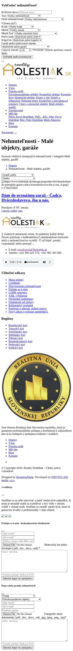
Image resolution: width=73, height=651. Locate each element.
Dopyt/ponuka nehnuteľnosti (25, 286)
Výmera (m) (8, 23)
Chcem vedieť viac (12, 210)
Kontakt (13, 126)
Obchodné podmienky (21, 298)
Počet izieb (7, 36)
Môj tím (13, 449)
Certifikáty (14, 282)
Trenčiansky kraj (18, 331)
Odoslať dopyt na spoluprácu (17, 578)
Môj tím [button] (13, 113)
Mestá (4, 29)
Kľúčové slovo (9, 12)
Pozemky (66, 94)
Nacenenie (7, 132)
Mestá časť (7, 33)
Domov (13, 84)
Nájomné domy (29, 100)
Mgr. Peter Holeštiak (31, 119)
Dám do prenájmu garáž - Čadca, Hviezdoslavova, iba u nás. (31, 197)
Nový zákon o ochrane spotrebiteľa (28, 311)
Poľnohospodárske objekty (24, 94)
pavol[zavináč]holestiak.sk (32, 249)
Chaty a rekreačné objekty (33, 104)
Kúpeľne (6, 39)
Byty (11, 97)
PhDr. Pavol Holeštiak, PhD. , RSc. (29, 116)
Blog (11, 123)
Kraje (4, 26)
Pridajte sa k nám (18, 289)
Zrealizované (16, 110)
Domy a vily (43, 97)
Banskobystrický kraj (20, 341)
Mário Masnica (52, 119)
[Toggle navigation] (2, 61)
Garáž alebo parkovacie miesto (18, 43)
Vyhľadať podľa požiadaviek (17, 57)
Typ (3, 15)
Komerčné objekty (49, 94)
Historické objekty (25, 97)
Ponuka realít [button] (16, 91)
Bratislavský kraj (18, 325)
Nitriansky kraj (17, 334)
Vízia (12, 88)
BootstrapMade (24, 477)
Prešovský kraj (17, 344)
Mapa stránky (16, 279)
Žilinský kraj (16, 338)
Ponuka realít (16, 446)
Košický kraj (16, 347)
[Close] (2, 495)
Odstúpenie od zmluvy (21, 302)
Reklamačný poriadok (21, 305)
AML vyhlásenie (18, 295)
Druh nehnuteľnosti (12, 19)
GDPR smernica (18, 292)
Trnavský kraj (16, 328)
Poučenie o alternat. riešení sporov (28, 308)
